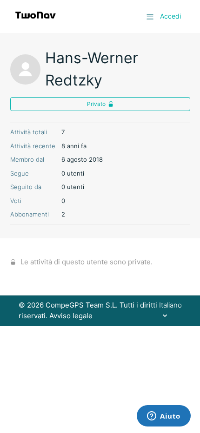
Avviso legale (71, 315)
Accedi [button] (170, 16)
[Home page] (35, 21)
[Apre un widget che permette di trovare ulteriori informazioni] (164, 416)
